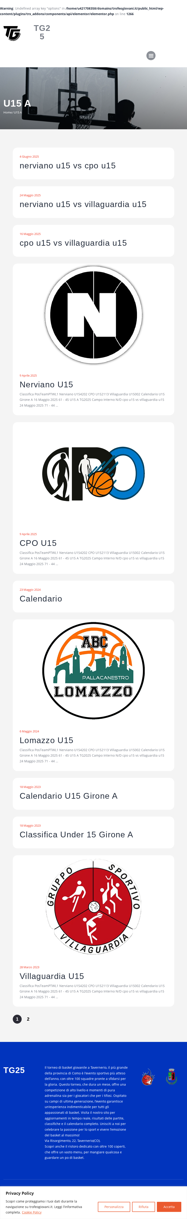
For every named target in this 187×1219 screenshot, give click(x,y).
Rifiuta (143, 1207)
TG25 (42, 32)
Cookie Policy (32, 1212)
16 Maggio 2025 (30, 234)
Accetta (169, 1207)
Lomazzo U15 (46, 740)
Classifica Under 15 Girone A (76, 834)
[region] (93, 1202)
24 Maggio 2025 (30, 195)
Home (7, 112)
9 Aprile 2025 (28, 375)
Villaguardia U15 (52, 976)
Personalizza (114, 1207)
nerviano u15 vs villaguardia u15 (83, 204)
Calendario (41, 598)
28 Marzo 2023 (29, 967)
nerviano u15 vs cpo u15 (68, 165)
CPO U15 (38, 543)
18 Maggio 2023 (30, 787)
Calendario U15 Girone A (69, 796)
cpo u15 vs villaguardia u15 (73, 243)
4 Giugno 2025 (29, 156)
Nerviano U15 (46, 384)
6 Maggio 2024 (29, 731)
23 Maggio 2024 (30, 590)
